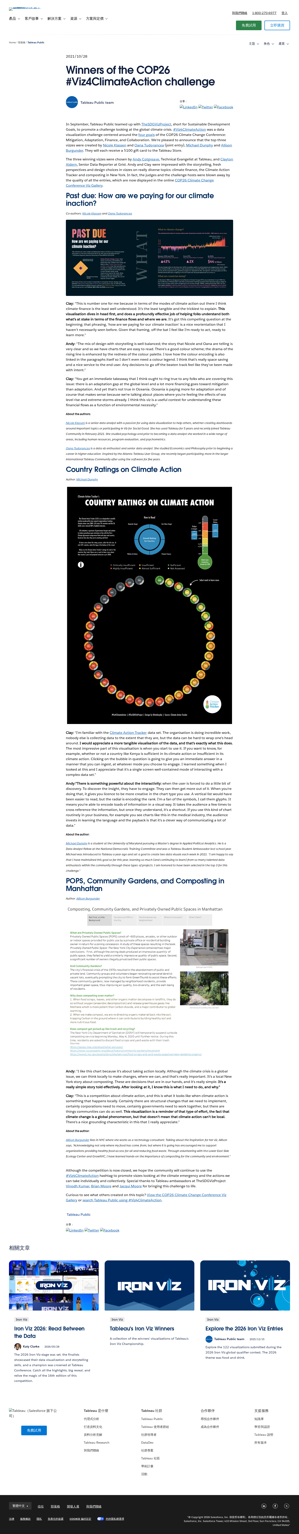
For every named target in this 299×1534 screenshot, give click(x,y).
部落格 (21, 42)
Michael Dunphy (199, 145)
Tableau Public (36, 42)
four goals (146, 134)
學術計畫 (147, 1466)
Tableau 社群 (151, 1410)
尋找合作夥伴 (210, 1419)
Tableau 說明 (263, 1435)
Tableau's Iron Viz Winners (142, 1328)
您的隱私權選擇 (115, 1519)
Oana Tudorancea (149, 145)
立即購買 (277, 25)
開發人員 (73, 1506)
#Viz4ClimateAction (189, 129)
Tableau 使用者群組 (155, 1427)
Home (12, 42)
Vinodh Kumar (77, 1186)
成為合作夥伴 (210, 1427)
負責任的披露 (55, 1519)
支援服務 (261, 1410)
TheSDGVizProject (156, 124)
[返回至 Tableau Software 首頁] (25, 7)
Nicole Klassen (114, 145)
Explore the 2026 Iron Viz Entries (244, 1328)
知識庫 (259, 1419)
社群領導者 (149, 1435)
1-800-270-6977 (264, 13)
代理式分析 (91, 1419)
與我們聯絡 (239, 13)
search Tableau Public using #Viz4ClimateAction (122, 1200)
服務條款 (25, 1519)
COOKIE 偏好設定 (80, 1519)
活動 (144, 1474)
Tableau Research (96, 1442)
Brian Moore (101, 1186)
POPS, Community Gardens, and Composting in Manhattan (145, 884)
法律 (11, 1519)
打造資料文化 (93, 1427)
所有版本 (260, 1442)
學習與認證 (262, 1427)
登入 (284, 13)
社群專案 (147, 1450)
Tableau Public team (97, 102)
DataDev (147, 1442)
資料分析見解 (93, 1435)
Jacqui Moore (131, 1186)
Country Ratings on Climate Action (124, 469)
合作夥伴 (208, 1410)
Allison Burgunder (88, 898)
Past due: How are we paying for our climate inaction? (140, 199)
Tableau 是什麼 (96, 1410)
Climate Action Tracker (128, 732)
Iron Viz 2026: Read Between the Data (49, 1332)
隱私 (39, 1519)
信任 (41, 1506)
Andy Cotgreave (146, 159)
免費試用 (249, 25)
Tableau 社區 (150, 1458)
